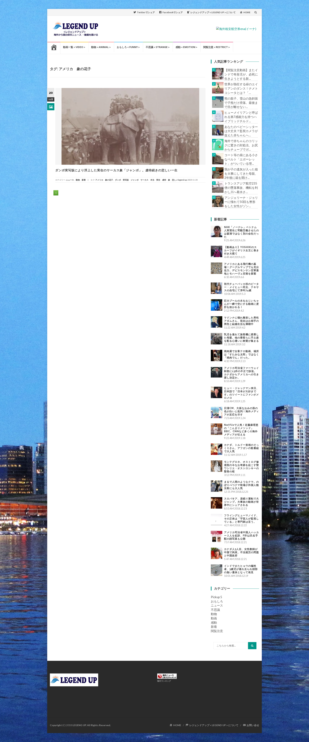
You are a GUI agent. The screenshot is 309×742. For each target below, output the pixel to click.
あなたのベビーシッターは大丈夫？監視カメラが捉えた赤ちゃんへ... (241, 131)
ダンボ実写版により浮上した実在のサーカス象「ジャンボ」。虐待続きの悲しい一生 (116, 170)
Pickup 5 (216, 597)
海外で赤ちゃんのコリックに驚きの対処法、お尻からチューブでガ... (241, 145)
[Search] (252, 645)
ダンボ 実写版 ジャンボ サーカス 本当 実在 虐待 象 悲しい (146, 180)
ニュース (70, 180)
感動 (214, 622)
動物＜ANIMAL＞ (101, 47)
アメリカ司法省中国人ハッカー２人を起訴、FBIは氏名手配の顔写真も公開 (241, 535)
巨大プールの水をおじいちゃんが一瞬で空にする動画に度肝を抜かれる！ (241, 304)
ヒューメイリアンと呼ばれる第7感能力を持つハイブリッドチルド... (241, 117)
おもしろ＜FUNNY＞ (128, 47)
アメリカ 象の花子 (104, 180)
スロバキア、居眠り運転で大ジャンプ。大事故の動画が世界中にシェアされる (241, 501)
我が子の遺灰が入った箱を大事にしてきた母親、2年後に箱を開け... (241, 173)
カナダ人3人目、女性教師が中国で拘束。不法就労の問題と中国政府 (241, 552)
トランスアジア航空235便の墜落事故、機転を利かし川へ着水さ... (241, 187)
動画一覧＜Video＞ (74, 47)
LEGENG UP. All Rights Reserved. (91, 725)
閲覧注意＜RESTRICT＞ (216, 47)
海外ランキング (164, 681)
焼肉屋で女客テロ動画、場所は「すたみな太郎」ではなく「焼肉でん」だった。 (241, 354)
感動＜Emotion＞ (187, 47)
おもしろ (217, 601)
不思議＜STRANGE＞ (158, 47)
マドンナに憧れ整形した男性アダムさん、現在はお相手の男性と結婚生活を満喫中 (241, 320)
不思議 (215, 610)
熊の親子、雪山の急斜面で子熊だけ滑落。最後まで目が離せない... (241, 103)
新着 (84, 180)
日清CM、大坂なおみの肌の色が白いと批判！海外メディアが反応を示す (241, 411)
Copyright (56, 725)
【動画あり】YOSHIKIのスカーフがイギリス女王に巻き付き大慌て (241, 250)
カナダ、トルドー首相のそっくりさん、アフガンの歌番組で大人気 (241, 448)
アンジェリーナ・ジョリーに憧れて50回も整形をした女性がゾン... (241, 202)
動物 (78, 180)
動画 (214, 618)
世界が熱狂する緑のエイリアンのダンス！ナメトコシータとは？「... (241, 88)
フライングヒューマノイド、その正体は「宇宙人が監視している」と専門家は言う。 (241, 518)
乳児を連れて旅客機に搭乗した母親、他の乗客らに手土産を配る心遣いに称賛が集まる (241, 337)
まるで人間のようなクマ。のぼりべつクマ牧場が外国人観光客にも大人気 (241, 485)
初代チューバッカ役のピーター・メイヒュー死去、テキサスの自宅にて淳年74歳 (241, 287)
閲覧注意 (217, 631)
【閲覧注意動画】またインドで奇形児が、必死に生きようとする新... (241, 74)
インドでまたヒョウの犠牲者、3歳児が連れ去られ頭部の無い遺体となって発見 (241, 569)
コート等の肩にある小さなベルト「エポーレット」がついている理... (241, 159)
